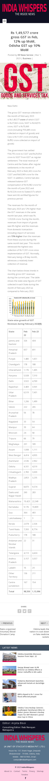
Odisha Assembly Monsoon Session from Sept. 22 (29, 655)
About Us (8, 771)
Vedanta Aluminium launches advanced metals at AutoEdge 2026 (31, 683)
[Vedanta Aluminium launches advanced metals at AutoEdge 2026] (9, 684)
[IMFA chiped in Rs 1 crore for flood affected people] (9, 697)
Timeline (24, 774)
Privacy (32, 771)
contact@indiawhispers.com (24, 759)
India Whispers (27, 767)
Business (27, 58)
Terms (24, 771)
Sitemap (40, 771)
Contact (17, 771)
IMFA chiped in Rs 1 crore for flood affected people (30, 695)
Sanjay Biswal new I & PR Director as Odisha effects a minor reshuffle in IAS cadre (30, 669)
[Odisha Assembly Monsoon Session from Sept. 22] (9, 657)
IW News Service (25, 55)
